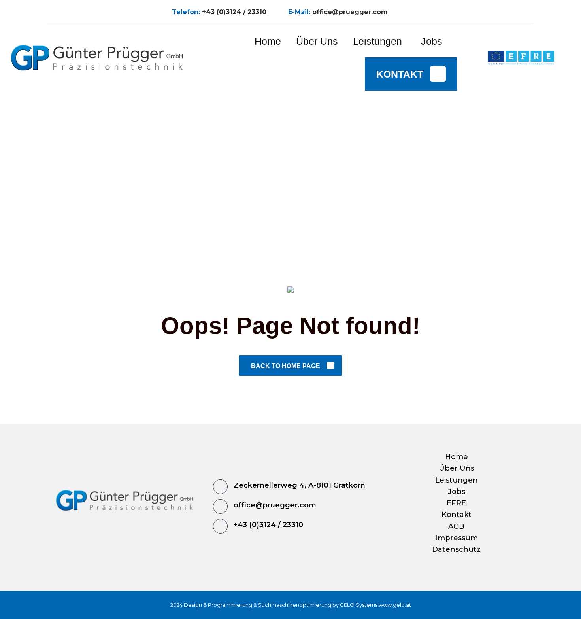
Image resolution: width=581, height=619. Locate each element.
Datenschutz (456, 549)
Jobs (456, 491)
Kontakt (456, 514)
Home (456, 456)
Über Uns (456, 468)
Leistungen (456, 480)
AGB (456, 526)
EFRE (456, 503)
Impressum (456, 538)
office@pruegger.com (350, 12)
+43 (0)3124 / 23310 (234, 12)
